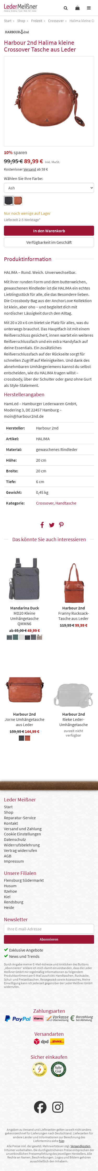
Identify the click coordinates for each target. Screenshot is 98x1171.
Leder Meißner (20, 8)
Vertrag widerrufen (20, 850)
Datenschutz (15, 839)
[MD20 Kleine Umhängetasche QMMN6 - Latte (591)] (21, 638)
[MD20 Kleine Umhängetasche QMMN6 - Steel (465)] (33, 638)
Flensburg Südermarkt (24, 880)
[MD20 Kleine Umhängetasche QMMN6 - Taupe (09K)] (39, 638)
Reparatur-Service (20, 817)
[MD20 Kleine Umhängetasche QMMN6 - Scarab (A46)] (27, 638)
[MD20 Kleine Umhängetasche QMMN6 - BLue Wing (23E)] (9, 638)
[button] (42, 525)
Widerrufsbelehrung (22, 844)
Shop (8, 812)
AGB (7, 855)
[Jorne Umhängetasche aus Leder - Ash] (21, 739)
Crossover (45, 503)
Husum (10, 885)
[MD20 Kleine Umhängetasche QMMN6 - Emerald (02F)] (15, 638)
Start (8, 806)
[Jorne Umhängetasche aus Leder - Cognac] (27, 739)
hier (61, 1141)
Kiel (7, 896)
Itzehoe (10, 891)
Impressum (14, 861)
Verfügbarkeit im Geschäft (49, 242)
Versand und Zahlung (23, 828)
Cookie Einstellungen (22, 833)
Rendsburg (13, 901)
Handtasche (65, 503)
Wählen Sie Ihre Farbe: (23, 178)
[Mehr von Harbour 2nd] (17, 32)
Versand (30, 169)
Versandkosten (80, 1146)
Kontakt (11, 823)
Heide (9, 907)
